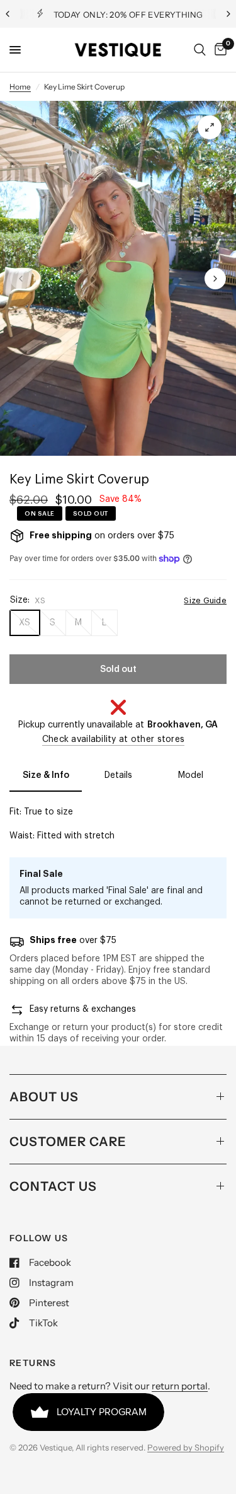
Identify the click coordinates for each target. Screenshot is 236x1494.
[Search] (199, 50)
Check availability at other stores (113, 739)
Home (20, 86)
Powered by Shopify (185, 1447)
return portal (180, 1386)
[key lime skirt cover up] (210, 127)
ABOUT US (44, 1096)
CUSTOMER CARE (67, 1141)
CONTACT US (53, 1186)
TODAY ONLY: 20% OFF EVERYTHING (128, 14)
